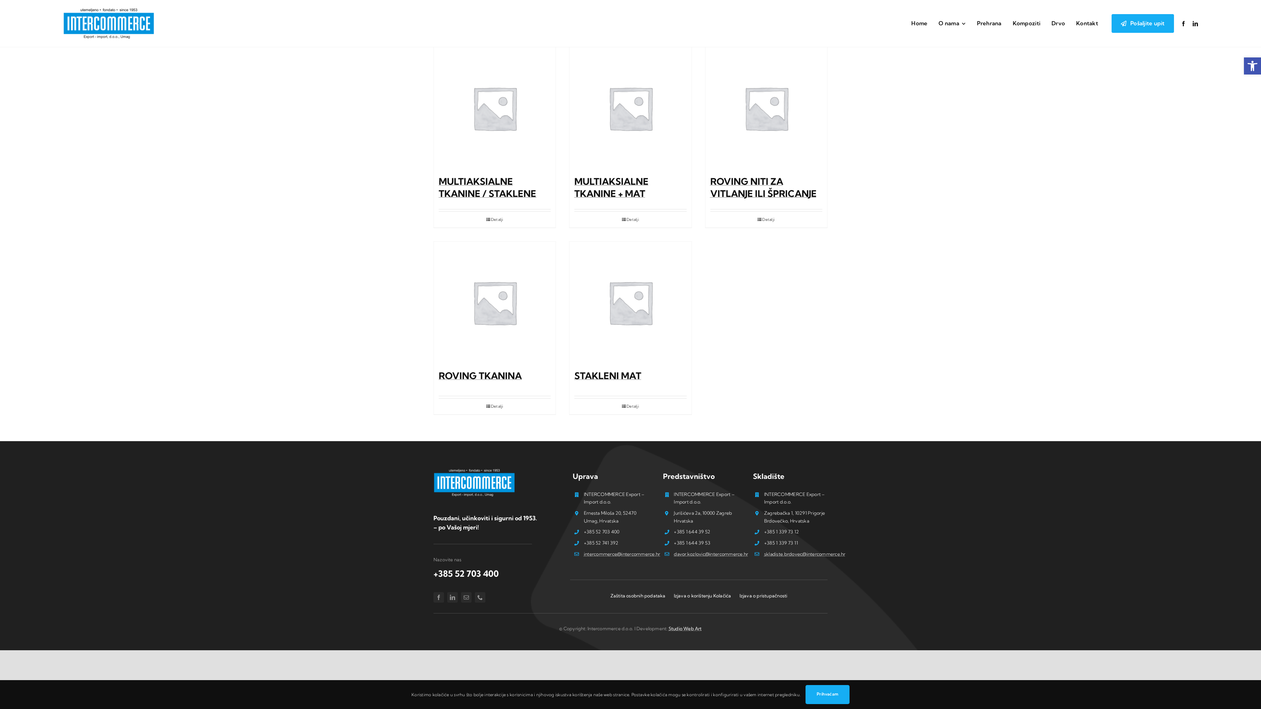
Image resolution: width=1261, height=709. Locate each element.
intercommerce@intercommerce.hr (622, 554)
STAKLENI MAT (607, 375)
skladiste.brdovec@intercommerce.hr (805, 554)
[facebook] (1183, 23)
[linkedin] (1195, 23)
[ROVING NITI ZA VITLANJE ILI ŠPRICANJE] (766, 108)
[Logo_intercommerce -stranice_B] (474, 470)
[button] (1252, 66)
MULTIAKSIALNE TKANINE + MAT (611, 187)
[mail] (466, 597)
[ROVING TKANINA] (495, 302)
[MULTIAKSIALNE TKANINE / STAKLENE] (495, 108)
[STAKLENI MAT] (630, 302)
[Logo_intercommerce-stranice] (109, 9)
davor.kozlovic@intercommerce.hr (711, 554)
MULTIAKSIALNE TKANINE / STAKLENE (487, 187)
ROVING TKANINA (480, 375)
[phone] (480, 597)
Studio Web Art (685, 629)
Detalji (497, 219)
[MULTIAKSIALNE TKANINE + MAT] (630, 108)
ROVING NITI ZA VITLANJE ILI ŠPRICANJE (763, 187)
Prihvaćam (827, 694)
